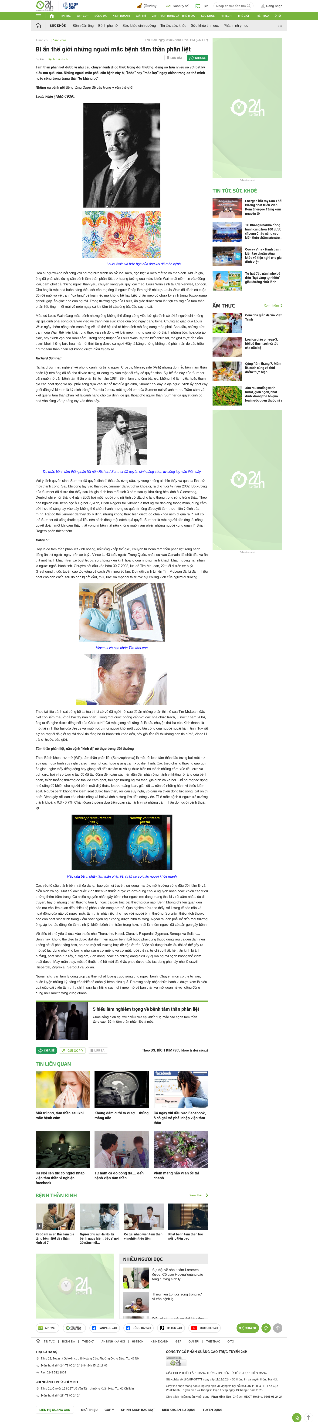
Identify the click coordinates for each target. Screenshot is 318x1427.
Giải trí (141, 15)
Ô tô (278, 15)
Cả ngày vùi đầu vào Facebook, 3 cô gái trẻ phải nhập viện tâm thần (180, 1118)
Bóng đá (101, 15)
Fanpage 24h (108, 1328)
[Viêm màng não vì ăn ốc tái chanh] (181, 1149)
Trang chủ (42, 40)
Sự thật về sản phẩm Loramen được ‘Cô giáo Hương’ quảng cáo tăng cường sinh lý (177, 1274)
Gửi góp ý (75, 1050)
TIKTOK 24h (174, 1328)
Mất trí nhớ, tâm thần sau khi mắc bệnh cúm (60, 1115)
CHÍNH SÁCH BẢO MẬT (138, 1410)
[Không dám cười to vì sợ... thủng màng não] (122, 1089)
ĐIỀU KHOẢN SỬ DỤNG (179, 1410)
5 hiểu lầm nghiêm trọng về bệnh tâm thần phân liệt (146, 1009)
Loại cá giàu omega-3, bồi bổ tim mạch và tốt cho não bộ (261, 344)
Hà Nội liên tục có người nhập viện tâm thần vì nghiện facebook (60, 1178)
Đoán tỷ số (181, 6)
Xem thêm (196, 1195)
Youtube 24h (209, 1328)
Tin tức (65, 15)
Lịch (206, 6)
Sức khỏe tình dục (205, 25)
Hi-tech (226, 15)
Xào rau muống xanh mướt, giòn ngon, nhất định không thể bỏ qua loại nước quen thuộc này (263, 394)
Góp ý (109, 1410)
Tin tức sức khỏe (173, 25)
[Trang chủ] (43, 25)
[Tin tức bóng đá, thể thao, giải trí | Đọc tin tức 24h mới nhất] (45, 5)
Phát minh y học (235, 25)
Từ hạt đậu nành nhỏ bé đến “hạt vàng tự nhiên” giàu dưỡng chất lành (262, 278)
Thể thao (262, 15)
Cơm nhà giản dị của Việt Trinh (263, 317)
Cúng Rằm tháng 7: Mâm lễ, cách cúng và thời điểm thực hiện (263, 368)
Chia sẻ (200, 58)
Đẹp (178, 1341)
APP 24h (51, 1328)
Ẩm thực (224, 305)
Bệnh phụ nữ (108, 25)
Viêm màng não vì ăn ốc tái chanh (176, 1175)
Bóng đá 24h (142, 1328)
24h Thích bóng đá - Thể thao (173, 15)
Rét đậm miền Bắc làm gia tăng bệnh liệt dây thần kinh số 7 (55, 1238)
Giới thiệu (89, 1410)
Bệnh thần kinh (58, 59)
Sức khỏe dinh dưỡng (139, 25)
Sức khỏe (208, 15)
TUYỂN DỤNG (213, 1410)
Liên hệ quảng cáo (54, 1410)
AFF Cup (82, 15)
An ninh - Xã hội (113, 1341)
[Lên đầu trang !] (308, 1417)
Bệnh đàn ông (83, 25)
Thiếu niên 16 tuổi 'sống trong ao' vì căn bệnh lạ (177, 1296)
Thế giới (243, 15)
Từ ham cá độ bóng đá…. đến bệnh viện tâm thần (119, 1175)
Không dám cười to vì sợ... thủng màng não (122, 1115)
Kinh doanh (121, 15)
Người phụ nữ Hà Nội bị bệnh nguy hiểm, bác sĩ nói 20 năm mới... (99, 1238)
